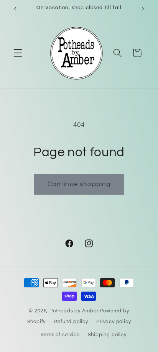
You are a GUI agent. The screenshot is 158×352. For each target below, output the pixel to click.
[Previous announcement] (15, 8)
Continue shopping (79, 184)
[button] (18, 53)
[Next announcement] (143, 8)
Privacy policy (113, 321)
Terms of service (60, 334)
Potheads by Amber (74, 311)
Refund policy (71, 321)
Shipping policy (107, 334)
